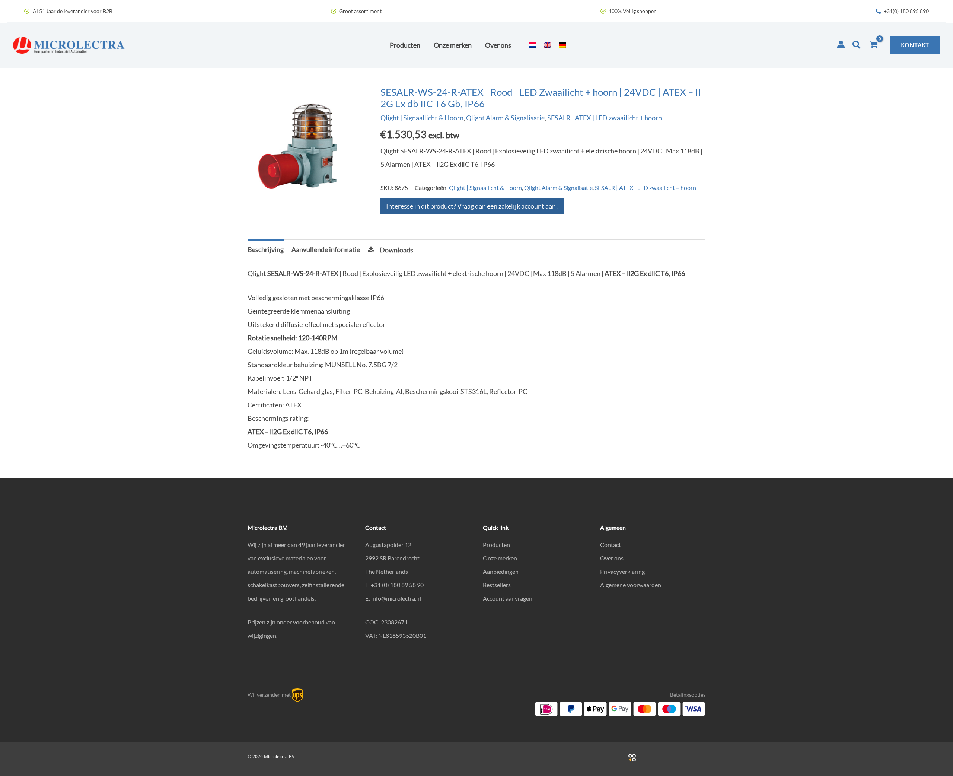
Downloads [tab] (396, 250)
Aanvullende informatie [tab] (325, 249)
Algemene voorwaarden (630, 584)
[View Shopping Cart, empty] (874, 45)
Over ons (612, 558)
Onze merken (500, 558)
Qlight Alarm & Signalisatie (505, 118)
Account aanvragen (507, 598)
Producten (496, 544)
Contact (610, 544)
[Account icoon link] (841, 44)
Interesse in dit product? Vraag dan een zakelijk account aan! (472, 206)
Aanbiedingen (501, 571)
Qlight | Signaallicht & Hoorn (421, 118)
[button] (856, 45)
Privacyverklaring (622, 571)
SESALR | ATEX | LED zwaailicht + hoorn (604, 118)
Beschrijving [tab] (266, 249)
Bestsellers (497, 584)
